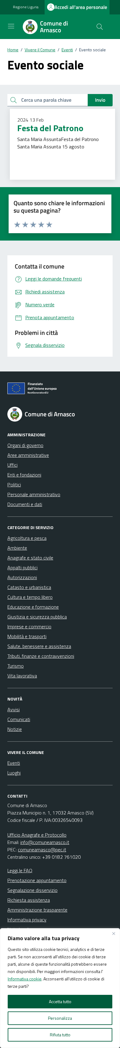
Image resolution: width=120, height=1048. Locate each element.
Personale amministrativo (33, 494)
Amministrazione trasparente (37, 909)
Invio (100, 100)
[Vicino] (113, 933)
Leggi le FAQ (19, 870)
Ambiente (17, 547)
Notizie (14, 729)
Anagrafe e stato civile (30, 557)
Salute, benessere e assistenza (39, 646)
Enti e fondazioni (24, 474)
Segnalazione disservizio (32, 890)
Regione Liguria (25, 7)
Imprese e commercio (29, 626)
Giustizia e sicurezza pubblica (37, 616)
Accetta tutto (60, 1001)
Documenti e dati (24, 504)
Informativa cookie (25, 978)
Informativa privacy (26, 919)
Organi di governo (25, 445)
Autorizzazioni (22, 577)
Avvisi (13, 709)
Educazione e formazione (33, 606)
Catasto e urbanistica (29, 587)
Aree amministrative (28, 455)
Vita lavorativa (22, 675)
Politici (14, 484)
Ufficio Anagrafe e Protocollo (36, 834)
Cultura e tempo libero (30, 597)
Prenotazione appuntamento (36, 880)
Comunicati (18, 719)
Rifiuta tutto (60, 1034)
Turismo (93, 154)
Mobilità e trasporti (26, 636)
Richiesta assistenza (28, 900)
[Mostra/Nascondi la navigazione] (11, 26)
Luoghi (14, 772)
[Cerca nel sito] (99, 26)
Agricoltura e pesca (26, 538)
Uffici (12, 465)
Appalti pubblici (22, 567)
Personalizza (60, 1018)
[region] (60, 988)
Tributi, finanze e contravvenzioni (40, 656)
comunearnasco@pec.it (42, 849)
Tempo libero (70, 154)
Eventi (13, 763)
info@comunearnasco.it (44, 842)
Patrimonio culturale (37, 154)
